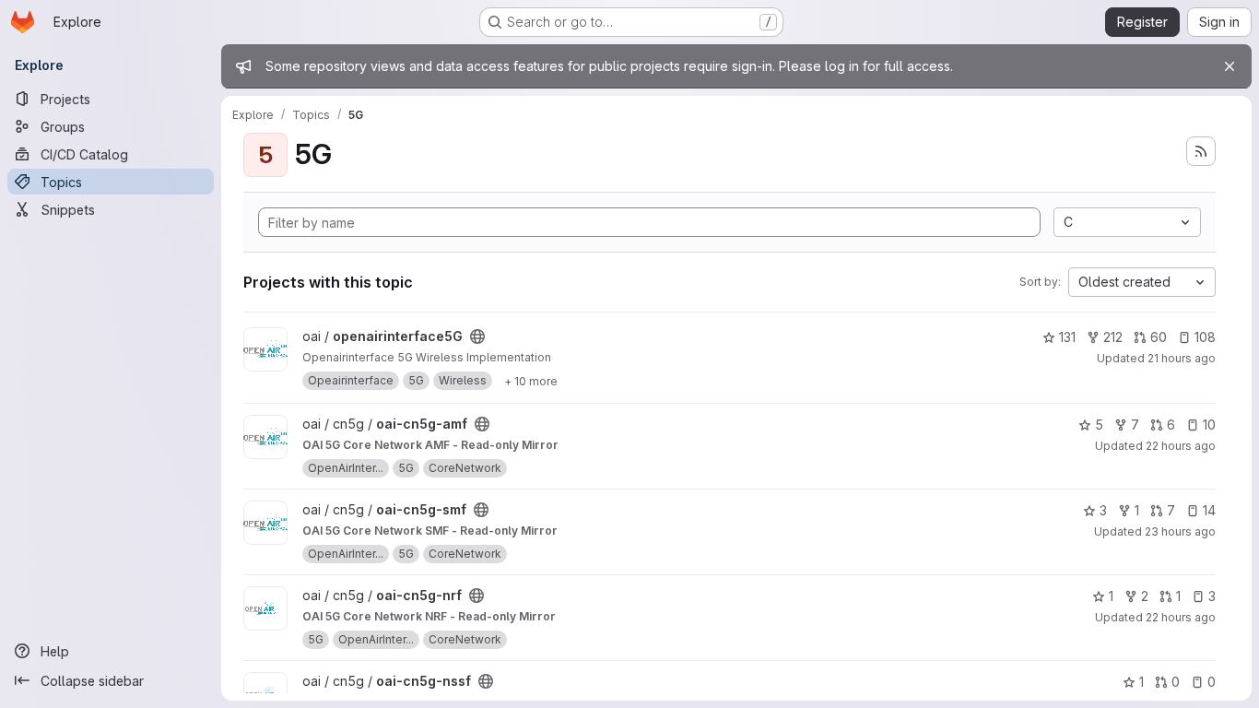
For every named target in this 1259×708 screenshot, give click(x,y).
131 (1067, 337)
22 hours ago (1181, 446)
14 (1209, 510)
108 (1205, 337)
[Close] (1229, 66)
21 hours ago (1181, 358)
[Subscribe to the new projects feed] (1201, 151)
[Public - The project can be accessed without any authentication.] (477, 336)
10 (1209, 424)
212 (1113, 337)
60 (1158, 337)
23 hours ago (1180, 531)
